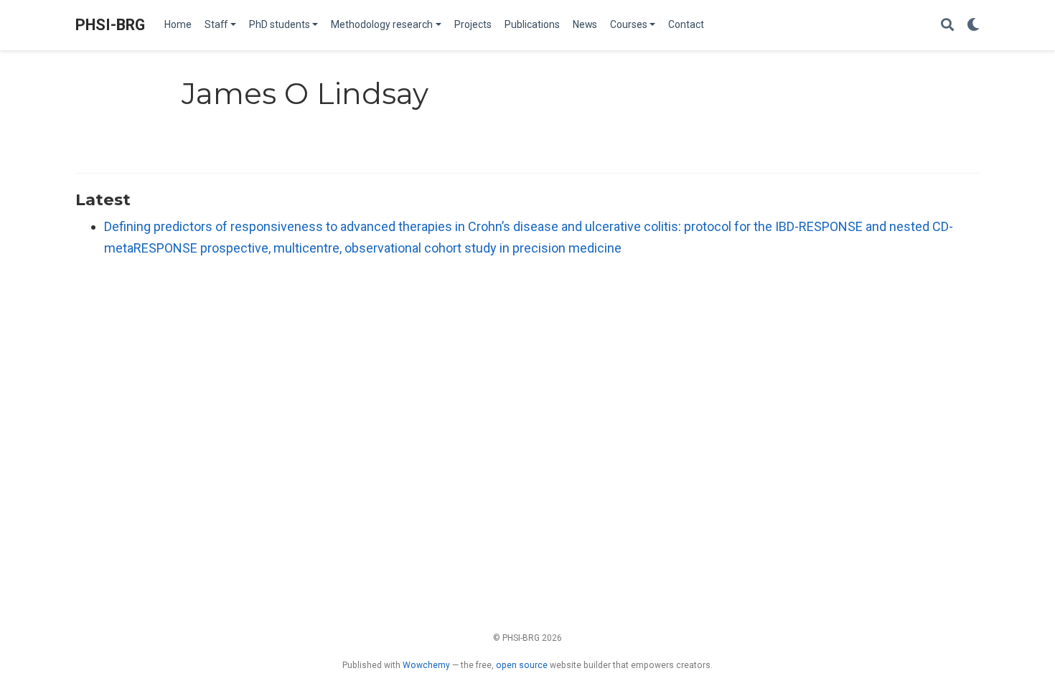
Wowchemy (426, 665)
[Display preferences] (973, 25)
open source (522, 665)
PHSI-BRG (110, 25)
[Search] (947, 25)
